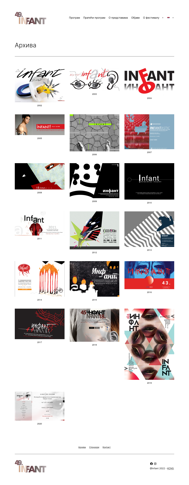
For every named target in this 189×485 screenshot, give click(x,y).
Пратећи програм (94, 17)
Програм (74, 17)
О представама (118, 17)
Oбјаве (135, 17)
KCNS (170, 468)
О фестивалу (151, 17)
